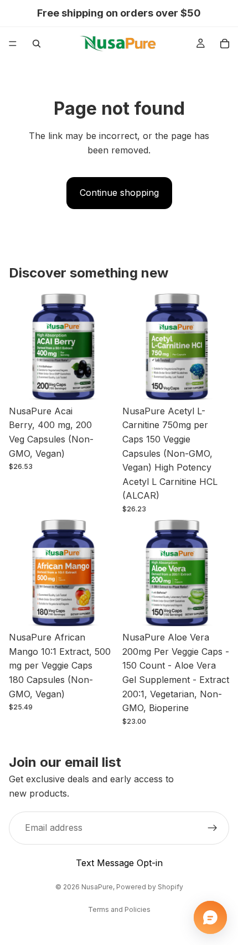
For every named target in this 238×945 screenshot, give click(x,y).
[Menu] (12, 43)
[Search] (36, 43)
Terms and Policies (119, 909)
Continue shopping (119, 192)
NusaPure (97, 887)
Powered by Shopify (149, 887)
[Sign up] (212, 828)
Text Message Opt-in (119, 862)
